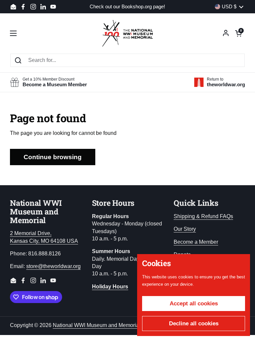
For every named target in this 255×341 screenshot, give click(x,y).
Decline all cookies (193, 323)
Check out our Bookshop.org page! (127, 6)
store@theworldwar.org (53, 266)
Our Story (185, 229)
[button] (238, 33)
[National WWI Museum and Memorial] (127, 33)
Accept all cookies (194, 303)
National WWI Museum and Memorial (96, 325)
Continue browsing (53, 157)
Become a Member (196, 242)
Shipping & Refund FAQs (203, 216)
